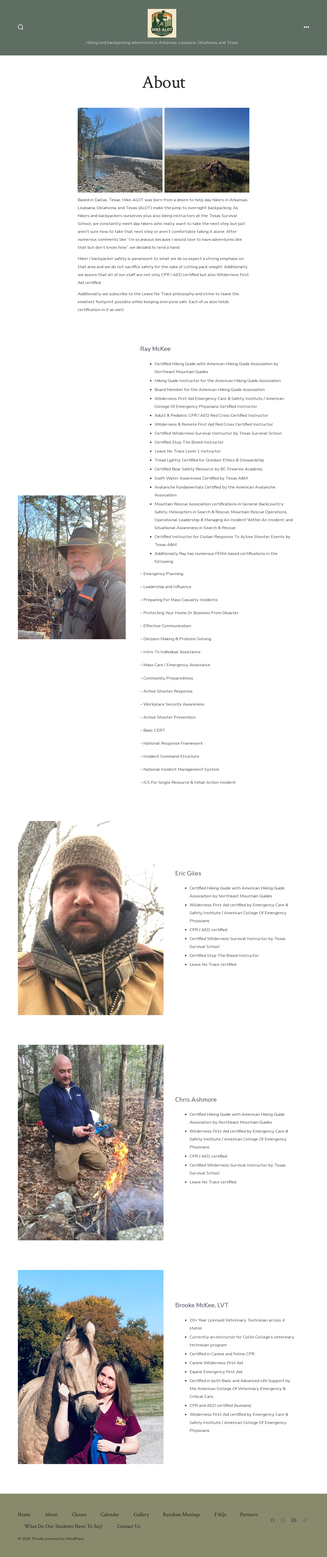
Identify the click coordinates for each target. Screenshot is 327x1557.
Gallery (141, 1514)
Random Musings (181, 1514)
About (51, 1514)
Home (24, 1514)
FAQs (220, 1514)
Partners (249, 1514)
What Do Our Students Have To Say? (63, 1526)
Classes (79, 1514)
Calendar (109, 1514)
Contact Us (128, 1526)
